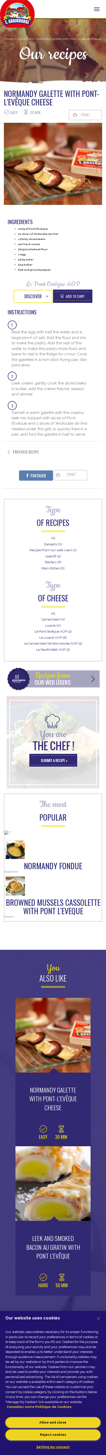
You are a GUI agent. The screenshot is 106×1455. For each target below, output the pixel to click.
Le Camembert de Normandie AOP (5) (53, 643)
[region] (53, 1383)
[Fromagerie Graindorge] (17, 16)
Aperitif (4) (53, 556)
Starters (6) (53, 562)
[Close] (98, 1318)
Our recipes (25, 39)
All (53, 538)
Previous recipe (26, 452)
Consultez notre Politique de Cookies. (39, 1407)
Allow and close (52, 1422)
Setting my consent (53, 1447)
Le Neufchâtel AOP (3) (53, 650)
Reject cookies (53, 1435)
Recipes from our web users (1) (53, 550)
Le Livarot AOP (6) (53, 638)
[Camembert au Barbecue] (53, 834)
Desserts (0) (53, 544)
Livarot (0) (53, 625)
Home (9, 39)
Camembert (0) (53, 619)
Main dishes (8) (53, 568)
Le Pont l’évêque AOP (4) (53, 631)
